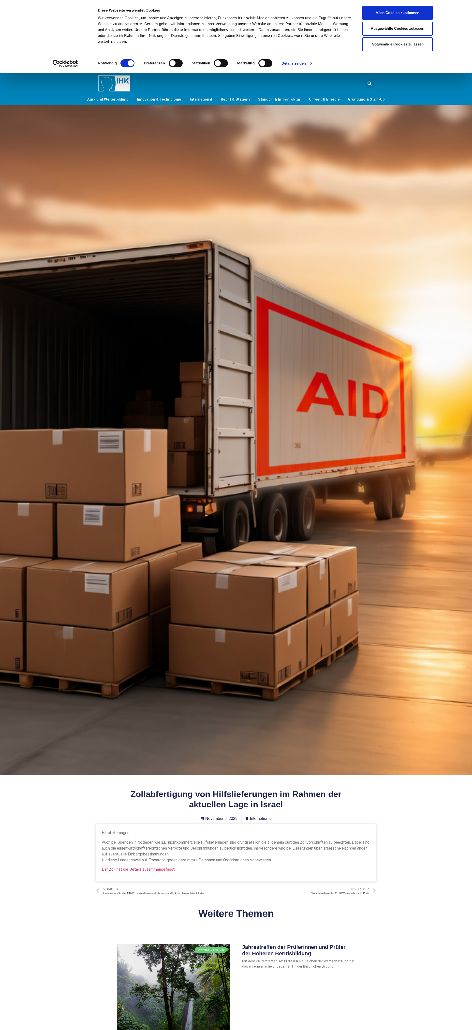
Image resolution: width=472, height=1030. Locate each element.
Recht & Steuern (235, 99)
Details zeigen (293, 63)
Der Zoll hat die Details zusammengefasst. (139, 869)
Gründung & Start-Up (366, 99)
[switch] (176, 63)
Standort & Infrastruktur (279, 99)
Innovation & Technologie (159, 99)
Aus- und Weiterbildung (108, 99)
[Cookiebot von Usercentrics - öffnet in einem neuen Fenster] (65, 63)
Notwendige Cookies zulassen (398, 44)
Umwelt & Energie (324, 99)
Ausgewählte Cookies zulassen (397, 28)
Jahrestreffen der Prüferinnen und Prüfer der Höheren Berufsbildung (294, 950)
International (201, 99)
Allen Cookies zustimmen (397, 13)
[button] (370, 83)
